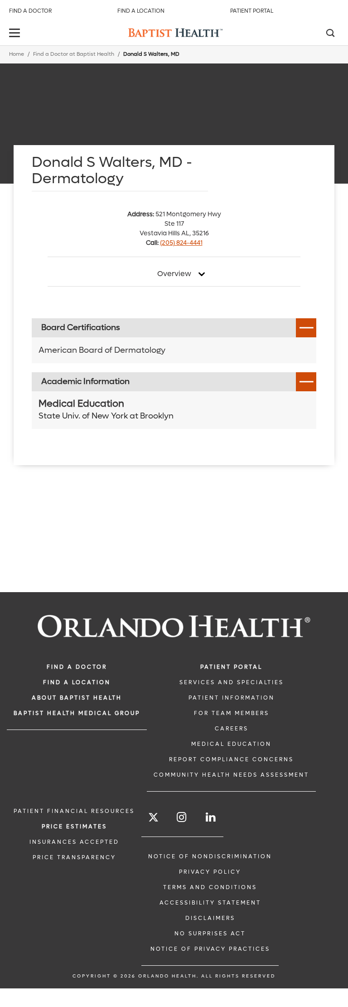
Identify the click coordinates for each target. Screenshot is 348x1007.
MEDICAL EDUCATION (231, 744)
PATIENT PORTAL (231, 667)
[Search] (330, 34)
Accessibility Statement (210, 902)
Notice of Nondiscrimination (210, 856)
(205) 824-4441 (181, 242)
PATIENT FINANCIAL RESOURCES (74, 811)
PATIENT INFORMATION (231, 697)
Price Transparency (74, 857)
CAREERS (231, 728)
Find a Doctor (30, 11)
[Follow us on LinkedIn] (211, 817)
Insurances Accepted (74, 842)
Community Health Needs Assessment (231, 774)
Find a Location (140, 11)
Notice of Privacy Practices (210, 949)
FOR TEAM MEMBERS (231, 713)
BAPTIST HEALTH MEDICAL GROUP (77, 713)
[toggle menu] (16, 34)
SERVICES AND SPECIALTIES (231, 682)
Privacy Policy (210, 872)
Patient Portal (251, 11)
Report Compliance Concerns (231, 759)
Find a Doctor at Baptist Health (73, 54)
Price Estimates (74, 826)
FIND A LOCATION (77, 682)
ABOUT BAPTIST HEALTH (77, 697)
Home (16, 54)
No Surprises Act (210, 933)
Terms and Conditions (210, 887)
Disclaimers (210, 918)
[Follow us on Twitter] (153, 818)
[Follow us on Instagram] (182, 817)
